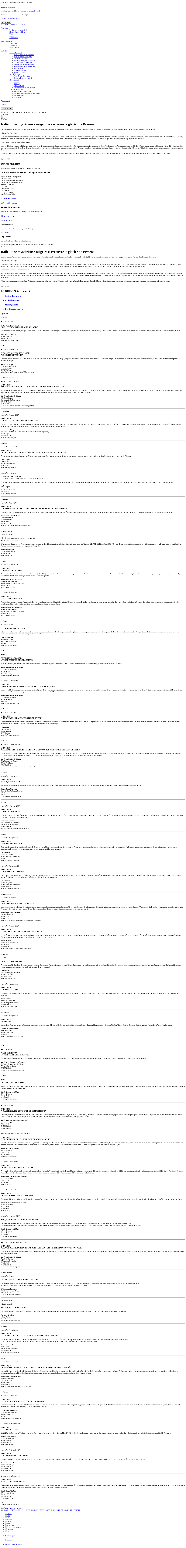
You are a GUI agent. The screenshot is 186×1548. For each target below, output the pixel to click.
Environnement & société (18, 30)
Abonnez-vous (8, 198)
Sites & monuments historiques (24, 66)
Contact (3, 105)
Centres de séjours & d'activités (24, 88)
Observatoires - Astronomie (23, 62)
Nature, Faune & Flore (17, 32)
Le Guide (4, 51)
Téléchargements (6, 41)
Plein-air (16, 84)
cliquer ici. (36, 11)
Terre (11, 34)
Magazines (13, 43)
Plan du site (8, 1540)
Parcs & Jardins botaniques (23, 57)
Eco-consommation (16, 89)
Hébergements (14, 80)
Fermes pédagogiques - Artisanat (25, 60)
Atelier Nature (14, 47)
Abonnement (5, 101)
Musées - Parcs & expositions (24, 64)
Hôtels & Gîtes (19, 86)
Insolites (16, 82)
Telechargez (7, 216)
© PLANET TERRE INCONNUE (13, 1544)
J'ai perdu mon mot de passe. (10, 18)
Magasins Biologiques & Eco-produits (27, 93)
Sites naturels (18, 68)
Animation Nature (20, 70)
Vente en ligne (18, 95)
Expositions (13, 45)
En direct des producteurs (22, 91)
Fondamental (13, 38)
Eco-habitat (18, 97)
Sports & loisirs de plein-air (23, 78)
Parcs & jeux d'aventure (22, 76)
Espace (11, 36)
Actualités (4, 28)
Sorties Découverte (15, 53)
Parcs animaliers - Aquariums (24, 55)
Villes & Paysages (20, 72)
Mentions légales (10, 1536)
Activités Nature (15, 74)
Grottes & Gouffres (20, 59)
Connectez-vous (7, 108)
